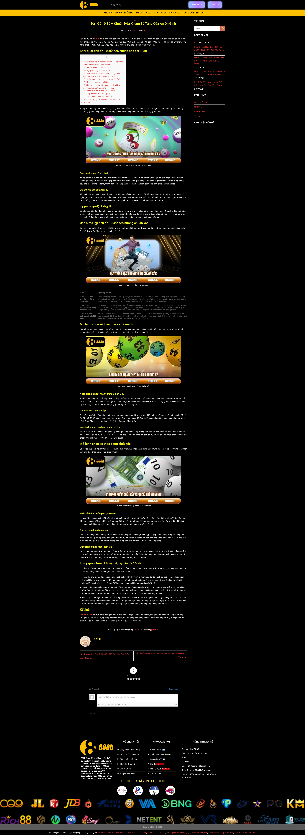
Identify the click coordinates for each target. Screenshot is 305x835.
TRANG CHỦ (107, 13)
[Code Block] (122, 704)
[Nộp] (222, 28)
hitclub (143, 832)
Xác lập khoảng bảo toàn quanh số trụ (102, 85)
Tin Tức (199, 13)
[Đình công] (109, 704)
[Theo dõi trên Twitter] (117, 5)
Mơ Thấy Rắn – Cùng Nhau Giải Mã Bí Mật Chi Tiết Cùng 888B (208, 83)
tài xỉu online (152, 832)
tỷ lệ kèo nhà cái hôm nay (196, 832)
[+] (132, 704)
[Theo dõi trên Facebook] (111, 5)
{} (129, 704)
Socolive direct (214, 832)
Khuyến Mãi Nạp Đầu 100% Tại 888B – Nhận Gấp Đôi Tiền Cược (209, 48)
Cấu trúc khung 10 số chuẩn (97, 65)
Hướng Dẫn (188, 13)
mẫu (196, 42)
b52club (111, 832)
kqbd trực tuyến (177, 832)
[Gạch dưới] (105, 704)
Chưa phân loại (201, 102)
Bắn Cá (139, 13)
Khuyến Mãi (174, 13)
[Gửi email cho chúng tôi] (120, 5)
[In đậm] (99, 704)
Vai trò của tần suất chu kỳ (96, 67)
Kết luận (85, 102)
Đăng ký (215, 5)
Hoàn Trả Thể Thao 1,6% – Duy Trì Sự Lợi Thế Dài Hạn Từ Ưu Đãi (209, 73)
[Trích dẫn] (119, 704)
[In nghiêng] (102, 704)
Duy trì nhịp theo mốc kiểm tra (98, 96)
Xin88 (162, 832)
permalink (154, 630)
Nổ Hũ (156, 13)
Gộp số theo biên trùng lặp (97, 94)
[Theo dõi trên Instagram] (114, 5)
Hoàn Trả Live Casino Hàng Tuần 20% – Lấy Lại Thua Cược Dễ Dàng (209, 60)
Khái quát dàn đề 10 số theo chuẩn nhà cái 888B (102, 62)
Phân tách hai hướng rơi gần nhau (99, 91)
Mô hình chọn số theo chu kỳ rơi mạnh (98, 76)
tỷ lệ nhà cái (228, 832)
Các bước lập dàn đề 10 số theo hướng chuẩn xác (102, 73)
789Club (237, 832)
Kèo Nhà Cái (121, 832)
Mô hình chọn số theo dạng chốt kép (97, 88)
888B (83, 758)
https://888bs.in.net (198, 753)
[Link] (125, 704)
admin (144, 31)
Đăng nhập (196, 5)
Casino (118, 13)
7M (167, 832)
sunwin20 (102, 832)
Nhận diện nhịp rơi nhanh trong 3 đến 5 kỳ (103, 79)
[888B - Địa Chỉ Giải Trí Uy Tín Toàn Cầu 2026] (93, 5)
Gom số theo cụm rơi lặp (96, 82)
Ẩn (107, 57)
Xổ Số (164, 13)
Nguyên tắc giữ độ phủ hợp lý (98, 70)
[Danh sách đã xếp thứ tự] (112, 704)
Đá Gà (148, 13)
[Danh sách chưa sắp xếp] (115, 704)
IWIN (245, 832)
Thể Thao (128, 13)
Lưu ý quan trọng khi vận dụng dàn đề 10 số (100, 99)
